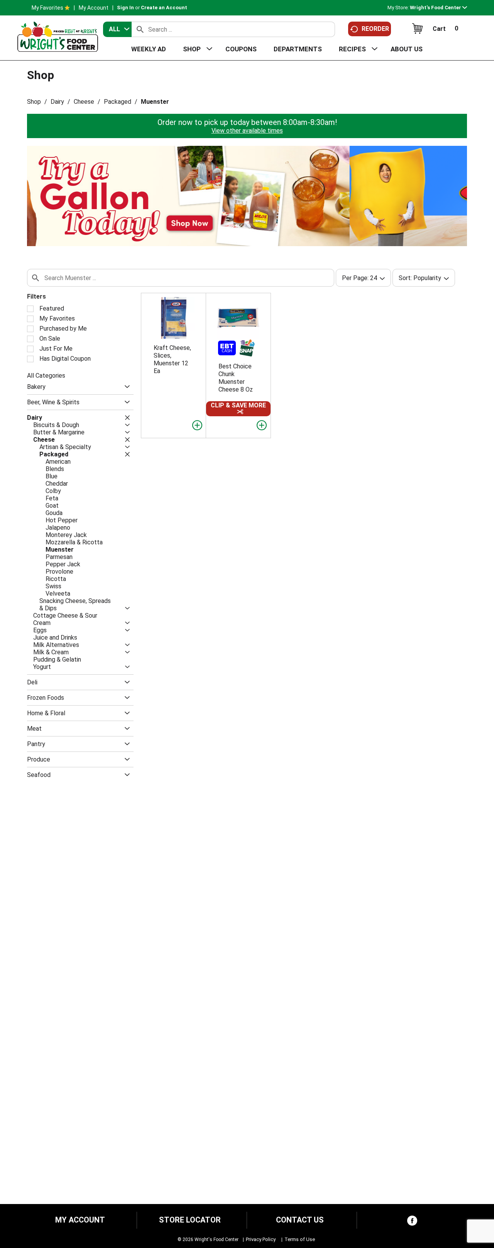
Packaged (117, 101)
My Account (93, 8)
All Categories (46, 375)
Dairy (57, 101)
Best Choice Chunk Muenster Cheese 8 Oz (235, 378)
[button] (438, 7)
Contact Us (300, 1220)
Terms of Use (299, 1239)
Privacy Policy (261, 1239)
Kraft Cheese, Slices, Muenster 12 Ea (172, 359)
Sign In (125, 7)
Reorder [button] (375, 28)
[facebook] (412, 1222)
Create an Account (164, 7)
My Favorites (47, 8)
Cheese (84, 101)
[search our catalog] (140, 29)
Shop (34, 101)
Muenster (155, 101)
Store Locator (190, 1220)
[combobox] (117, 29)
